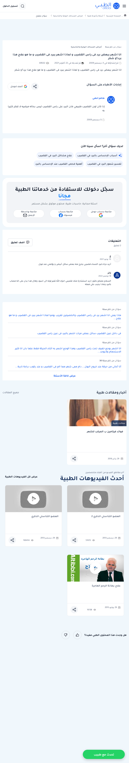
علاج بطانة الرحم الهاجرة (106, 586)
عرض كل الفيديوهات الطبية (21, 476)
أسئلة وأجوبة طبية (95, 15)
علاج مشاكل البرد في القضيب (55, 155)
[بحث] (22, 6)
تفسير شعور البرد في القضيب (104, 164)
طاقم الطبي (98, 98)
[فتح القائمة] (123, 6)
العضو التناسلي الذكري (44, 516)
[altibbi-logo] (107, 6)
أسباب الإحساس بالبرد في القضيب (97, 155)
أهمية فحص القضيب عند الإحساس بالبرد (58, 164)
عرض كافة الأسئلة (65, 376)
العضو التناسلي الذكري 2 (105, 516)
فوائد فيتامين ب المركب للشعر (105, 431)
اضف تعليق (18, 242)
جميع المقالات (11, 392)
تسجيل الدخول (10, 6)
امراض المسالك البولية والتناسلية (68, 15)
